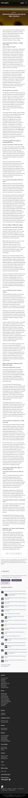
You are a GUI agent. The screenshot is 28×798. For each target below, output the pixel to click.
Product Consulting (4, 755)
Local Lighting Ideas (5, 666)
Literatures (3, 764)
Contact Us (9, 788)
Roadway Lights (4, 686)
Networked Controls (4, 720)
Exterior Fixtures (4, 748)
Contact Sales (3, 771)
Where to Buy (4, 768)
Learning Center (4, 729)
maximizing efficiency (12, 371)
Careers (14, 788)
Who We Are (3, 788)
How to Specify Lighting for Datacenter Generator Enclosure (15, 591)
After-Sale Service (4, 758)
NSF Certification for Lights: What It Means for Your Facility (15, 642)
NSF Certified (3, 704)
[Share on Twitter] (12, 554)
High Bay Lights (4, 693)
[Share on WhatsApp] (7, 554)
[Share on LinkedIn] (19, 554)
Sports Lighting (4, 738)
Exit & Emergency (4, 702)
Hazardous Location (4, 687)
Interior (2, 690)
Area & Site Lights (4, 678)
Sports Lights (3, 684)
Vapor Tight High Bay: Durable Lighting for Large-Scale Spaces (16, 649)
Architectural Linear (4, 697)
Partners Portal (12, 790)
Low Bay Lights (4, 694)
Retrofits (2, 749)
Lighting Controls (5, 717)
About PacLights (4, 728)
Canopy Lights (3, 682)
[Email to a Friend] (14, 554)
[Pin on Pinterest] (16, 554)
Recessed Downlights (5, 700)
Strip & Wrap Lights (4, 696)
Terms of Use (20, 788)
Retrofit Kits (3, 714)
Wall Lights (3, 680)
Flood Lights (3, 679)
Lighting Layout (4, 757)
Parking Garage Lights (5, 683)
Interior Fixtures (4, 747)
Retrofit (3, 710)
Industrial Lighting (4, 737)
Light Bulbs (3, 713)
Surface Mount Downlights (6, 701)
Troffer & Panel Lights (5, 698)
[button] (26, 3)
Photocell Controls (4, 722)
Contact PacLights (5, 774)
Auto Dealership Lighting (5, 741)
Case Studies (4, 744)
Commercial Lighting (5, 735)
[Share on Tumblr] (21, 554)
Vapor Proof (3, 705)
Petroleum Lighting (4, 739)
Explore (14, 12)
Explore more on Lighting (5, 664)
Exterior (3, 675)
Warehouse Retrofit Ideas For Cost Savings (12, 613)
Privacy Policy (4, 790)
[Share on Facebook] (9, 554)
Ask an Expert (21, 545)
